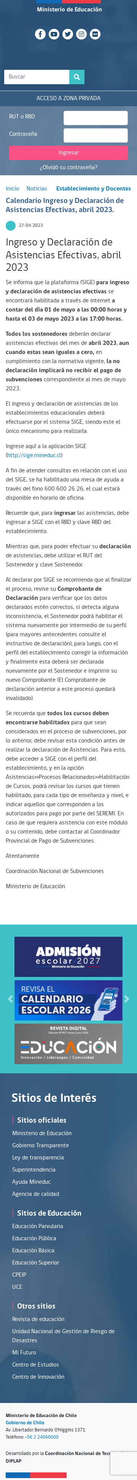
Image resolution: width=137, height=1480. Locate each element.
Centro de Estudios (35, 1365)
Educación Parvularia (37, 1227)
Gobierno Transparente (40, 1146)
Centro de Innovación (38, 1377)
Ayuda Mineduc (31, 1182)
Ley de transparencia (38, 1158)
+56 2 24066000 (42, 1437)
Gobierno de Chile (25, 1422)
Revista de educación (38, 1319)
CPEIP (19, 1275)
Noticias (37, 189)
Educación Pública (34, 1239)
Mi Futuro (24, 1353)
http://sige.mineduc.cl (34, 456)
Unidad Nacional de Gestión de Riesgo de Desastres (63, 1336)
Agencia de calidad (35, 1194)
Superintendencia (34, 1170)
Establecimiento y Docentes (93, 189)
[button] (10, 999)
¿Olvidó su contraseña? (68, 168)
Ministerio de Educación (69, 10)
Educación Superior (35, 1263)
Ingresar (69, 153)
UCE (17, 1287)
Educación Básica (33, 1251)
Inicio (12, 189)
